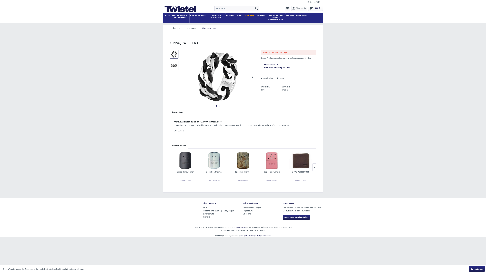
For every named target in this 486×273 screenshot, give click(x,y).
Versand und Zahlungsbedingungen (218, 211)
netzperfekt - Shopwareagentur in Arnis (256, 235)
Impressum (248, 211)
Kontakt (206, 217)
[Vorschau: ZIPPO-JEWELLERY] (174, 54)
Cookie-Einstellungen (252, 208)
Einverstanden (477, 269)
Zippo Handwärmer (185, 172)
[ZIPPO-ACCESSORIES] (300, 160)
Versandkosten (239, 227)
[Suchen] (256, 8)
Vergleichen (268, 78)
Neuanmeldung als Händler (296, 217)
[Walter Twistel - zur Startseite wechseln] (180, 9)
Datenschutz (208, 214)
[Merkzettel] (287, 8)
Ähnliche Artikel (179, 145)
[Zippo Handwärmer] (185, 160)
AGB (205, 208)
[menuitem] (236, 8)
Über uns (247, 214)
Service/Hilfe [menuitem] (315, 2)
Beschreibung (177, 112)
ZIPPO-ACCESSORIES (300, 172)
